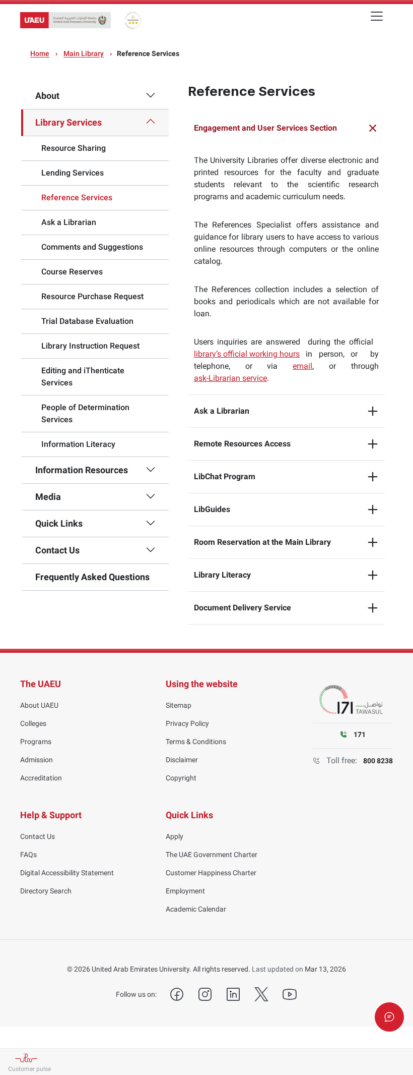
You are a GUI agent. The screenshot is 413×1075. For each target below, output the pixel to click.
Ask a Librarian (68, 222)
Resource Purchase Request (92, 296)
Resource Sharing (73, 148)
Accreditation (41, 778)
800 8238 (378, 761)
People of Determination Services (85, 413)
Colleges (33, 723)
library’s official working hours (247, 354)
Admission (36, 760)
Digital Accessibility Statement (67, 873)
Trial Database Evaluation (87, 321)
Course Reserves (72, 271)
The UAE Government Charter (211, 855)
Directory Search (46, 891)
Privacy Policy (187, 723)
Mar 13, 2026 (325, 969)
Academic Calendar (196, 909)
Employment (185, 891)
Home (39, 53)
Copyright (181, 778)
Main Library (83, 53)
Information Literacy (78, 444)
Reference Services (76, 197)
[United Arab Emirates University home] (65, 20)
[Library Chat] (389, 1017)
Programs (35, 742)
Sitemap (178, 705)
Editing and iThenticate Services (82, 376)
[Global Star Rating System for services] (133, 20)
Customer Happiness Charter (211, 873)
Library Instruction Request (90, 346)
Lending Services (72, 173)
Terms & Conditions (196, 742)
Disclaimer (182, 760)
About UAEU (39, 705)
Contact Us (37, 836)
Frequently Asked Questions (92, 577)
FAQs (28, 855)
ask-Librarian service (230, 378)
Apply (174, 836)
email (302, 366)
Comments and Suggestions (92, 247)
